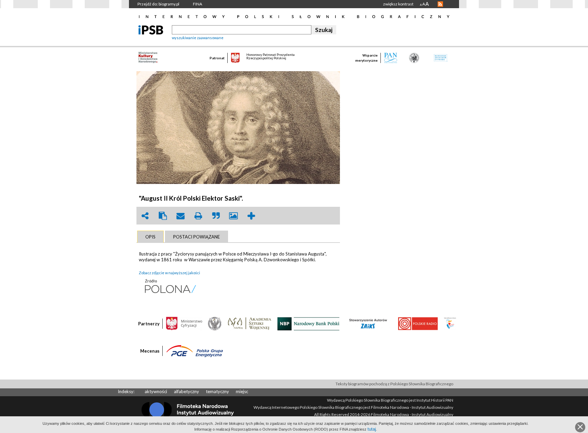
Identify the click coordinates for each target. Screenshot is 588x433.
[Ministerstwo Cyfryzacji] (184, 323)
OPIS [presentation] (150, 236)
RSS (440, 4)
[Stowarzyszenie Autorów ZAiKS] (368, 323)
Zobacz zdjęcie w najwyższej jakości (169, 272)
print (198, 216)
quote (215, 216)
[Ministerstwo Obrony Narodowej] (215, 323)
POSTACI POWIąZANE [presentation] (196, 236)
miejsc (242, 391)
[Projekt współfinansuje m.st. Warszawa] (450, 323)
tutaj (372, 429)
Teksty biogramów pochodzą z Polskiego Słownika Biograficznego (394, 383)
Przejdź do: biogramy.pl (158, 3)
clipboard (162, 216)
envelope (180, 216)
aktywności (156, 391)
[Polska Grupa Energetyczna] (194, 351)
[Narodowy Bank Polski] (308, 323)
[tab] (150, 237)
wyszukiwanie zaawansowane (198, 37)
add (251, 216)
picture (233, 216)
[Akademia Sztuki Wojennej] (249, 323)
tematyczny (217, 391)
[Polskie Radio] (417, 323)
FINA (197, 3)
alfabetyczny (186, 391)
